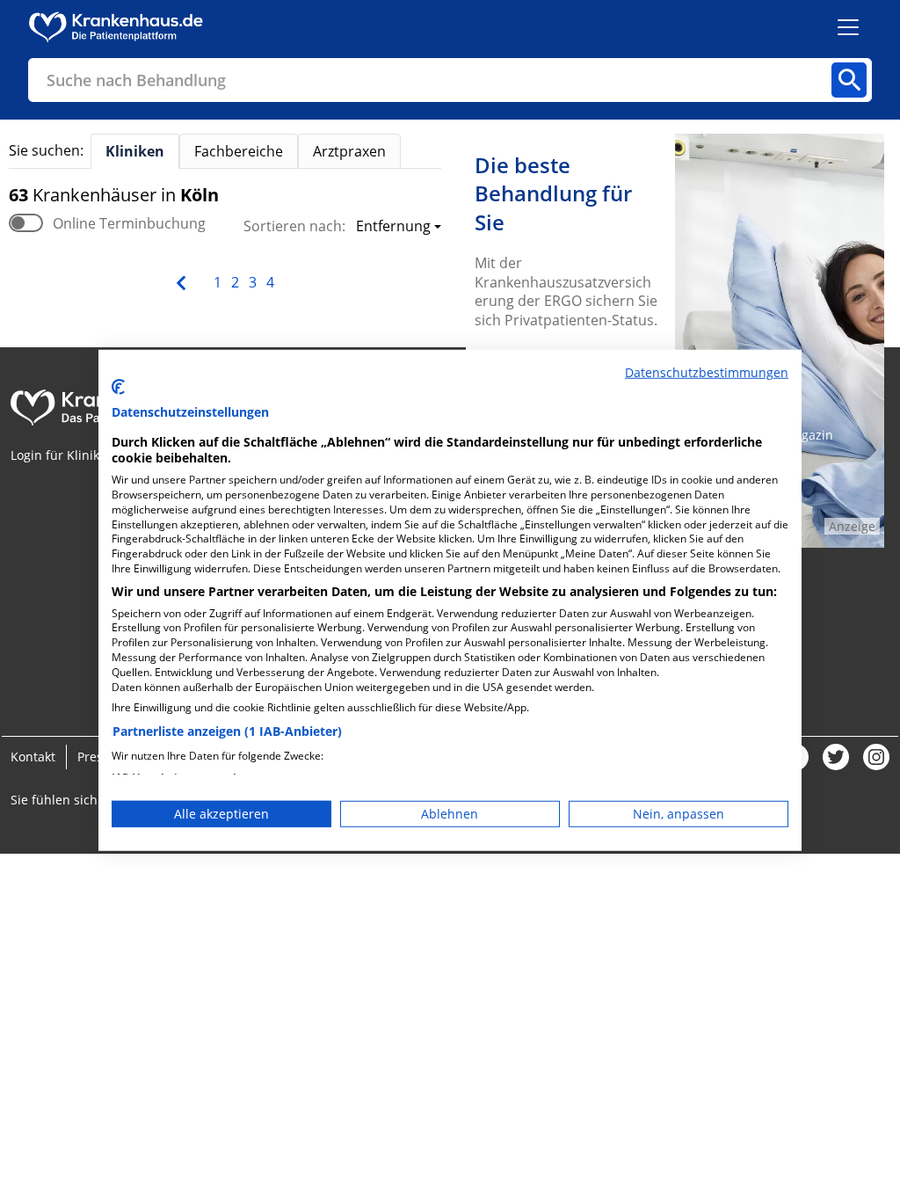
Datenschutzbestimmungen (706, 372)
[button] (393, 228)
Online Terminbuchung (129, 223)
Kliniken (134, 151)
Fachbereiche (238, 151)
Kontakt (33, 756)
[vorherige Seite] (183, 281)
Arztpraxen (349, 151)
